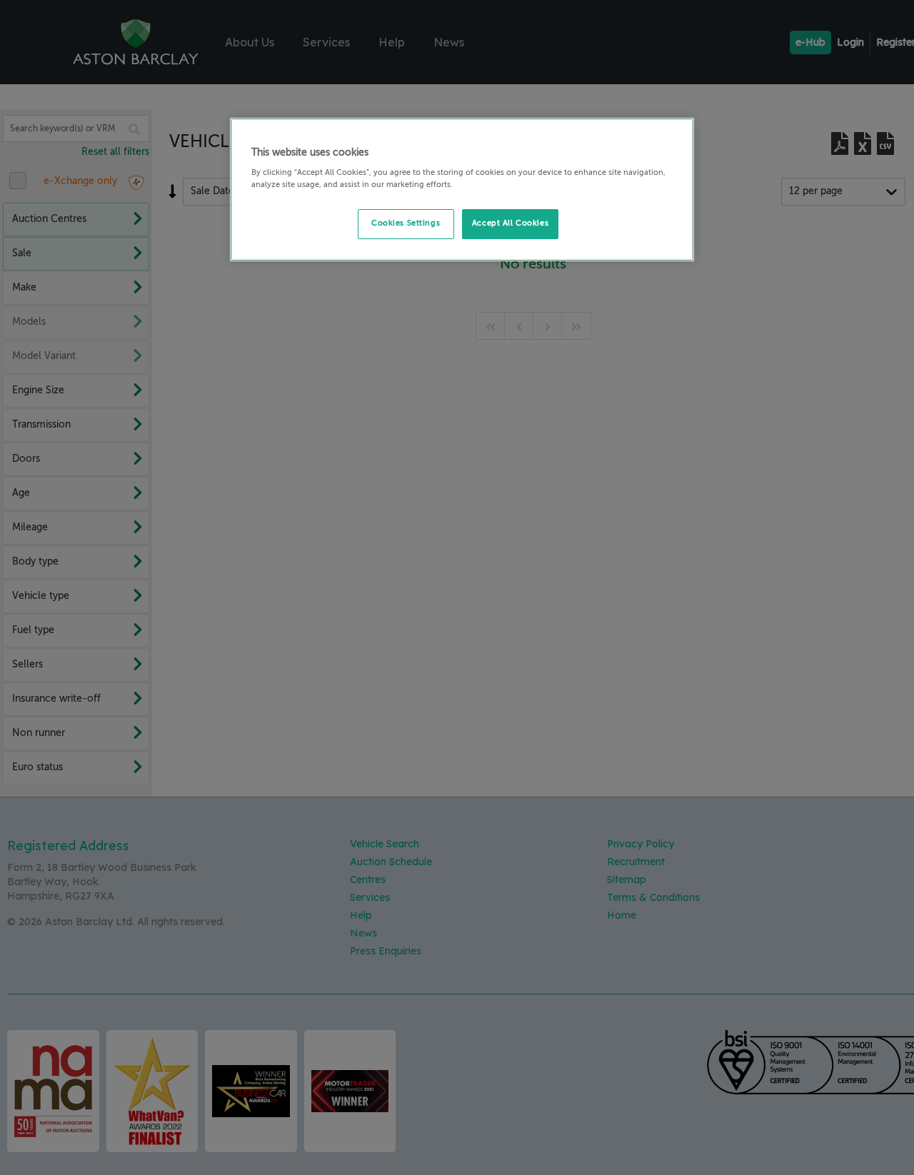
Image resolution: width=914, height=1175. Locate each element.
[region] (462, 190)
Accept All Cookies (510, 223)
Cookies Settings (405, 223)
